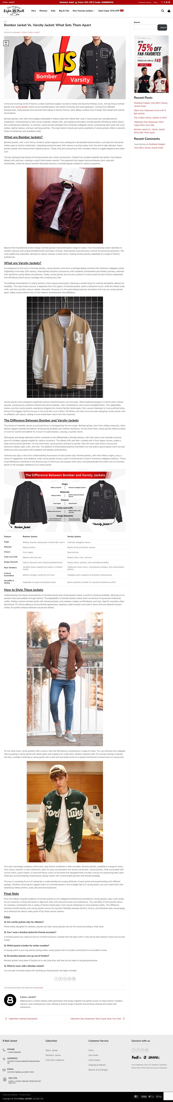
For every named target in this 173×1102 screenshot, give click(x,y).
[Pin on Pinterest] (69, 979)
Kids (53, 10)
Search (137, 22)
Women (43, 10)
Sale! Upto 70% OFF (109, 10)
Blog (155, 2)
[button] (169, 11)
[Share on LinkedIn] (74, 979)
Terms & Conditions (10, 1095)
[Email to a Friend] (65, 979)
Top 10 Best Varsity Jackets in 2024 (150, 117)
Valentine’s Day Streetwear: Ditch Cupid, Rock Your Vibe (96, 1018)
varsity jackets (21, 107)
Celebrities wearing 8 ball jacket (22, 1018)
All (5, 22)
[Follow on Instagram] (164, 2)
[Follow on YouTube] (169, 2)
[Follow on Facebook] (162, 2)
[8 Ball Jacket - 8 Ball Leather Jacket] (15, 11)
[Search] (162, 11)
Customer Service (144, 2)
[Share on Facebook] (56, 979)
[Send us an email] (142, 1050)
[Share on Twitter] (61, 979)
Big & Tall (64, 10)
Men (33, 10)
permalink (39, 988)
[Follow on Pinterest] (166, 2)
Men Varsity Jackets (83, 10)
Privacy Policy (24, 1095)
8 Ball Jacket (34, 32)
